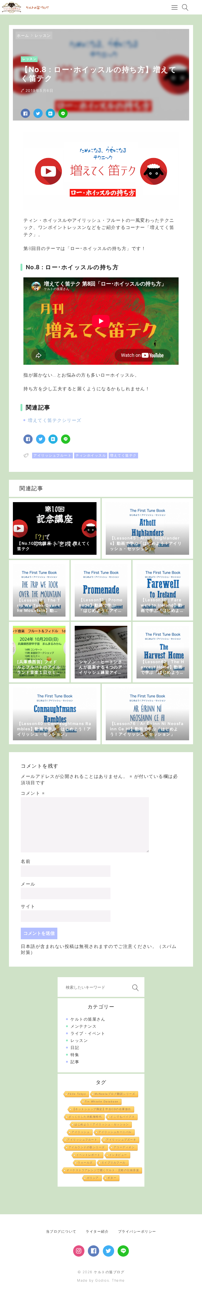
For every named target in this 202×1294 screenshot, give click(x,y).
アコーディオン (124, 1147)
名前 (26, 861)
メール (28, 884)
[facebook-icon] (93, 1251)
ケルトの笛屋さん (87, 1019)
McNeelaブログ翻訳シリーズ (115, 1093)
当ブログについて (61, 1231)
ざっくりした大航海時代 (85, 1116)
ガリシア (93, 1177)
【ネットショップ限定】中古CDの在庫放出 (101, 1109)
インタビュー (118, 1154)
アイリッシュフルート (52, 455)
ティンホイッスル (90, 455)
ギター (112, 1177)
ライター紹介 (97, 1231)
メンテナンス (83, 1026)
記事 (74, 1061)
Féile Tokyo (77, 1093)
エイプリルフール (114, 1162)
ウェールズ (85, 1162)
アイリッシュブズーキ (121, 1139)
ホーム (23, 35)
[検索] (134, 988)
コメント (33, 793)
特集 (74, 1054)
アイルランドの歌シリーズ (87, 1147)
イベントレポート (88, 1154)
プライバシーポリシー (137, 1231)
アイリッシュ (81, 1132)
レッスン (43, 35)
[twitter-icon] (108, 1251)
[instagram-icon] (78, 1251)
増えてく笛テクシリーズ (55, 420)
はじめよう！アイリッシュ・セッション (101, 1124)
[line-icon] (123, 1251)
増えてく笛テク (123, 455)
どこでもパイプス (122, 1116)
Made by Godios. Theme (101, 1280)
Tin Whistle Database (102, 1101)
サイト (28, 906)
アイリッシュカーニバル (115, 1132)
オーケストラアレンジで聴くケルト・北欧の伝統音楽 (103, 1170)
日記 (74, 1047)
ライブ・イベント (87, 1033)
